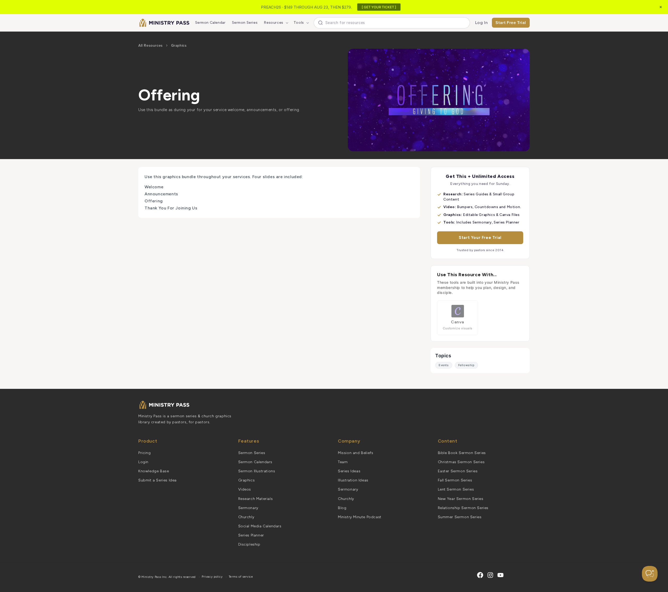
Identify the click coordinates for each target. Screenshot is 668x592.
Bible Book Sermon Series (462, 453)
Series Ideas (349, 471)
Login (143, 462)
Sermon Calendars (255, 462)
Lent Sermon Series (456, 489)
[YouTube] (500, 575)
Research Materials (255, 499)
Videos (244, 489)
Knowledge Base (153, 471)
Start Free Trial (511, 23)
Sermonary (248, 508)
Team (343, 462)
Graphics (179, 45)
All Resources (150, 45)
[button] (275, 22)
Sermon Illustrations (256, 471)
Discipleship (249, 544)
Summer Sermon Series (460, 517)
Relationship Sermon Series (463, 508)
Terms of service (241, 576)
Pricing (144, 453)
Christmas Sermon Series (461, 462)
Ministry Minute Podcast (359, 517)
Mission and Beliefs (355, 453)
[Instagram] (490, 575)
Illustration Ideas (353, 480)
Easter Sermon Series (458, 471)
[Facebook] (480, 575)
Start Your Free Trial (480, 237)
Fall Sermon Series (455, 480)
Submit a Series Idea (157, 480)
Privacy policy (212, 576)
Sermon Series (251, 453)
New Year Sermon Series (461, 499)
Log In (481, 22)
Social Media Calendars (260, 526)
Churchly (246, 517)
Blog (342, 508)
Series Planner (251, 535)
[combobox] (392, 22)
